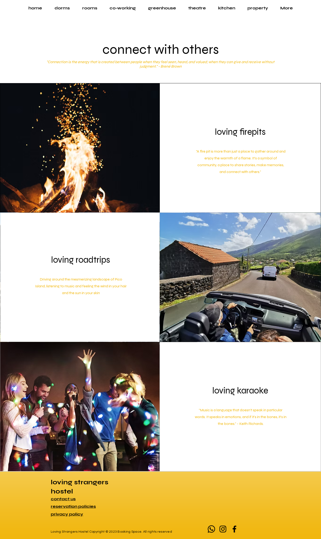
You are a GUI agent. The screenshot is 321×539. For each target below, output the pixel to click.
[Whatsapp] (211, 529)
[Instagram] (222, 529)
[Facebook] (234, 529)
